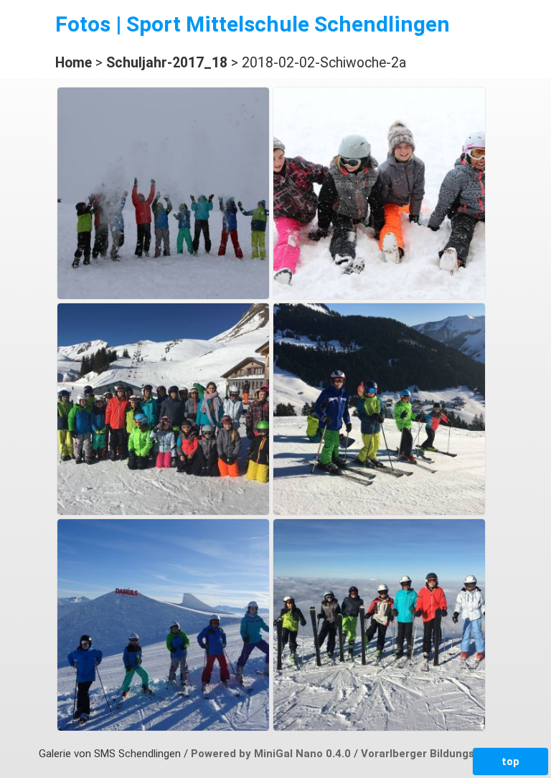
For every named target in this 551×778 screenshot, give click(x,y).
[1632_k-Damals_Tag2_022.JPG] (379, 511)
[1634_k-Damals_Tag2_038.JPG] (379, 727)
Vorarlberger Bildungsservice (436, 753)
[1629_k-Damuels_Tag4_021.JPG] (163, 295)
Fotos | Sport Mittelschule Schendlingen (252, 24)
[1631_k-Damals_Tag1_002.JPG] (163, 511)
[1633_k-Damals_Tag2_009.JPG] (163, 727)
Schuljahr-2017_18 (166, 62)
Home (73, 62)
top (510, 761)
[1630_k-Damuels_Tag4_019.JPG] (379, 295)
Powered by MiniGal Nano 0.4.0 (272, 753)
